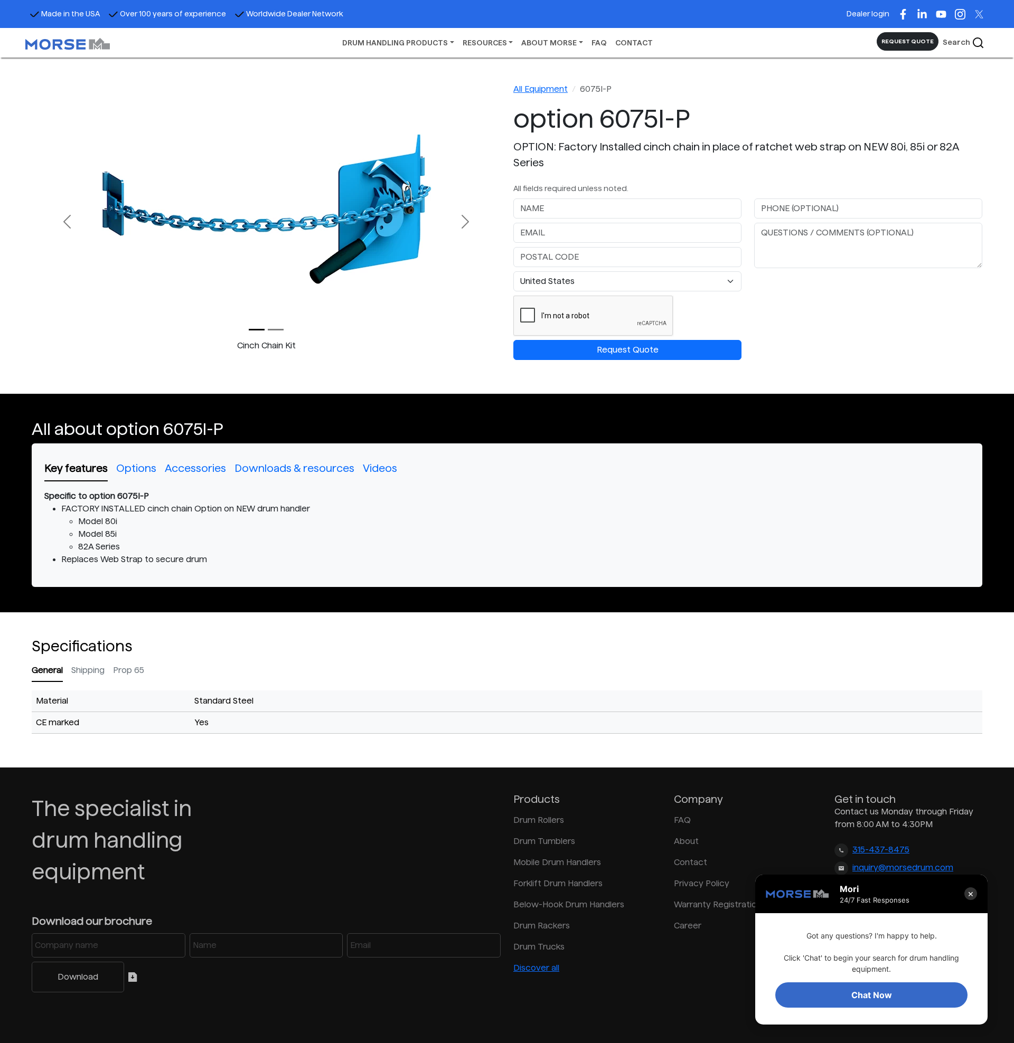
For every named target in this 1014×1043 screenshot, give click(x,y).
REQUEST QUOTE (907, 41)
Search (957, 42)
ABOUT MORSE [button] (549, 43)
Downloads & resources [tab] (294, 468)
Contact (690, 862)
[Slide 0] (257, 330)
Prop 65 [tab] (128, 670)
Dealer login (868, 14)
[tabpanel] (507, 528)
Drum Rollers (538, 820)
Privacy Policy (701, 883)
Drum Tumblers (544, 841)
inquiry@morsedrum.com (902, 867)
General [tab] (47, 670)
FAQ (599, 43)
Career (687, 925)
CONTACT (634, 43)
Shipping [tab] (88, 670)
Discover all (536, 967)
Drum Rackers (541, 925)
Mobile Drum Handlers (557, 862)
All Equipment (540, 88)
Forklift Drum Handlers (558, 883)
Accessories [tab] (195, 468)
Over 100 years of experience (173, 14)
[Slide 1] (276, 330)
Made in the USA (70, 14)
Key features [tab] (76, 468)
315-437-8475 (880, 849)
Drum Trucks (539, 946)
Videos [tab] (380, 468)
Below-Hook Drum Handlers (568, 904)
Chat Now (871, 995)
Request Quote (628, 349)
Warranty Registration (718, 904)
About (686, 841)
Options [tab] (136, 468)
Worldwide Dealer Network (294, 14)
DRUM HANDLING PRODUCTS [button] (395, 43)
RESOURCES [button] (485, 43)
